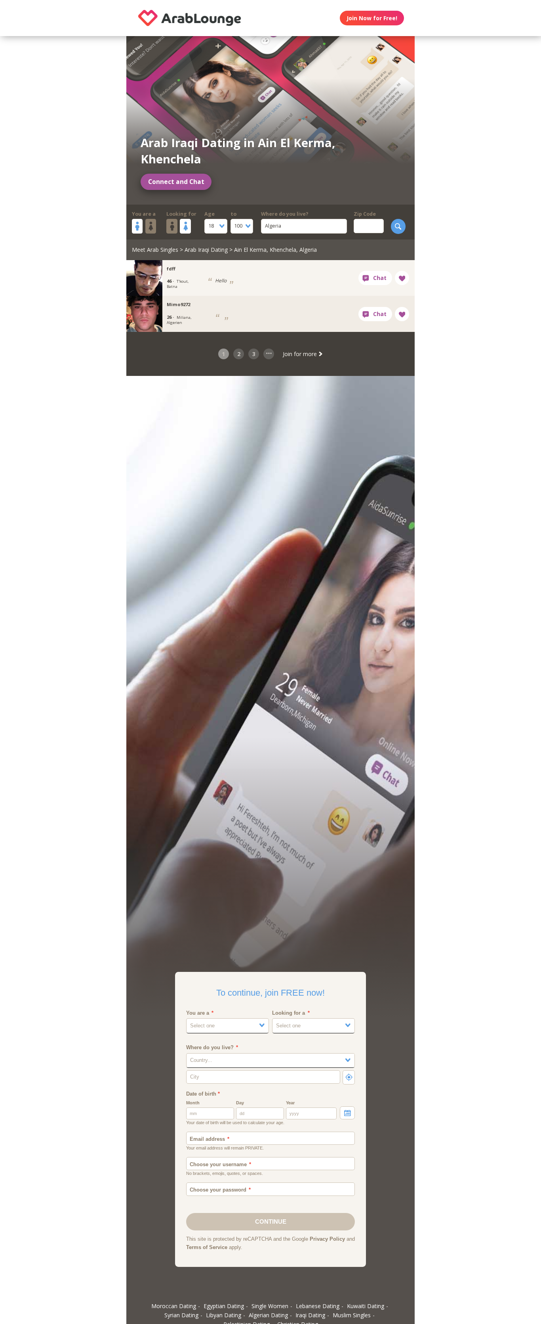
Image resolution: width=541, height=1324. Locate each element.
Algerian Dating (268, 1315)
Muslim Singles (352, 1315)
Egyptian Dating (224, 1306)
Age (209, 214)
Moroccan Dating (173, 1306)
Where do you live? (285, 214)
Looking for (181, 214)
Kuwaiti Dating (365, 1306)
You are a (144, 214)
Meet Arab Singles (155, 249)
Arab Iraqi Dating (206, 249)
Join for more (300, 354)
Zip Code (365, 214)
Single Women (269, 1306)
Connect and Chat (176, 182)
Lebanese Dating (317, 1306)
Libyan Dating (223, 1315)
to (233, 214)
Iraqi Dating (310, 1315)
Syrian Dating (181, 1315)
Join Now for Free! (372, 18)
